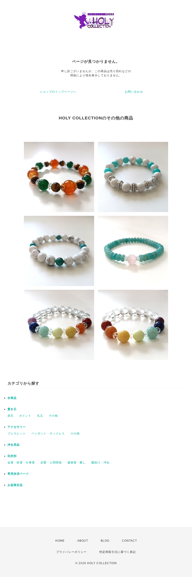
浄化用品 (13, 444)
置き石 (12, 409)
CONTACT (129, 540)
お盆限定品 (15, 485)
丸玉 (40, 415)
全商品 (12, 398)
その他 (53, 415)
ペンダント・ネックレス (48, 433)
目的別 (12, 456)
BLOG (105, 540)
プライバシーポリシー (71, 552)
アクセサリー (16, 427)
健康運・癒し (76, 462)
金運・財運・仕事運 (21, 462)
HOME (60, 540)
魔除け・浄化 (100, 462)
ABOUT (82, 540)
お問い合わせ (134, 91)
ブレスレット (16, 433)
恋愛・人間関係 (51, 462)
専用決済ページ (18, 473)
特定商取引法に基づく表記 (117, 552)
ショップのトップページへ (58, 91)
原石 (10, 415)
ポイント (25, 415)
